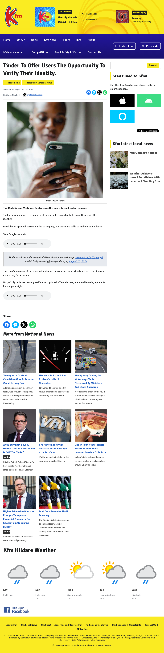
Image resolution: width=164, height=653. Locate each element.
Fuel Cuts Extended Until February (53, 513)
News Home (14, 83)
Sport (66, 40)
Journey (136, 18)
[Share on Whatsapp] (105, 92)
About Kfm (11, 625)
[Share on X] (99, 92)
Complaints (135, 625)
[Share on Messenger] (94, 92)
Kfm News (50, 40)
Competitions (40, 52)
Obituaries (82, 629)
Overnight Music (68, 17)
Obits (34, 40)
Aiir (109, 645)
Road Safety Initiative (68, 52)
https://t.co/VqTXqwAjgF (89, 257)
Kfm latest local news (133, 143)
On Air (21, 40)
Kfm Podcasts (118, 625)
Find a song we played (97, 625)
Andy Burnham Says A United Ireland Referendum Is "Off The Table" (19, 448)
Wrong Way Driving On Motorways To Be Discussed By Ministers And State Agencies (88, 381)
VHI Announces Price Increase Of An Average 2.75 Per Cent (53, 448)
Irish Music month (14, 52)
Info (78, 40)
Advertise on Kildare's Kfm (68, 625)
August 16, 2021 (78, 261)
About (91, 40)
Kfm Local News (28, 625)
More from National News (39, 83)
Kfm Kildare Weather (29, 550)
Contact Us (94, 52)
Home (7, 40)
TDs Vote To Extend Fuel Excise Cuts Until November (53, 379)
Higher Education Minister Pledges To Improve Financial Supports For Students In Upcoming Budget (18, 519)
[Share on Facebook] (88, 92)
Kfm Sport (46, 625)
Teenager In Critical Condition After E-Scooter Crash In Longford (18, 379)
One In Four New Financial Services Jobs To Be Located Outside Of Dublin (90, 448)
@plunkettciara (34, 94)
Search (153, 65)
